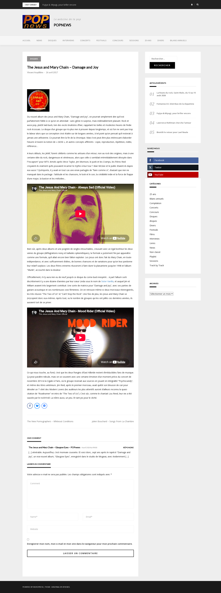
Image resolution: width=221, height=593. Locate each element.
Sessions (134, 40)
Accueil (27, 40)
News (39, 40)
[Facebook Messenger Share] (44, 406)
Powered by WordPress (33, 587)
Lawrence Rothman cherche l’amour (174, 122)
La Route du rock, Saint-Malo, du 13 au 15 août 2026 (176, 94)
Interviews (68, 40)
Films (152, 234)
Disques (52, 40)
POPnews (62, 25)
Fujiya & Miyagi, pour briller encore (59, 4)
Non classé (155, 252)
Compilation (155, 203)
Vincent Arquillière (35, 72)
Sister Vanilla (107, 281)
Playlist (153, 256)
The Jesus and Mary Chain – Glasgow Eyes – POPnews (54, 447)
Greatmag (55, 587)
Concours (117, 40)
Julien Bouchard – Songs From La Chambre (113, 421)
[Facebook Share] (30, 406)
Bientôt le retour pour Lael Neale (172, 132)
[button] (191, 4)
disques (153, 221)
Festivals (101, 40)
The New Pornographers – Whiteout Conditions (50, 421)
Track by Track (157, 265)
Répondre (128, 447)
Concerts (85, 40)
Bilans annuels (178, 40)
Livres (152, 243)
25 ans (148, 40)
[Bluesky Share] (37, 406)
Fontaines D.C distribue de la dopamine (175, 103)
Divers (160, 40)
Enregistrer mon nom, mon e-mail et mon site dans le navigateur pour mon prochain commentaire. (79, 543)
